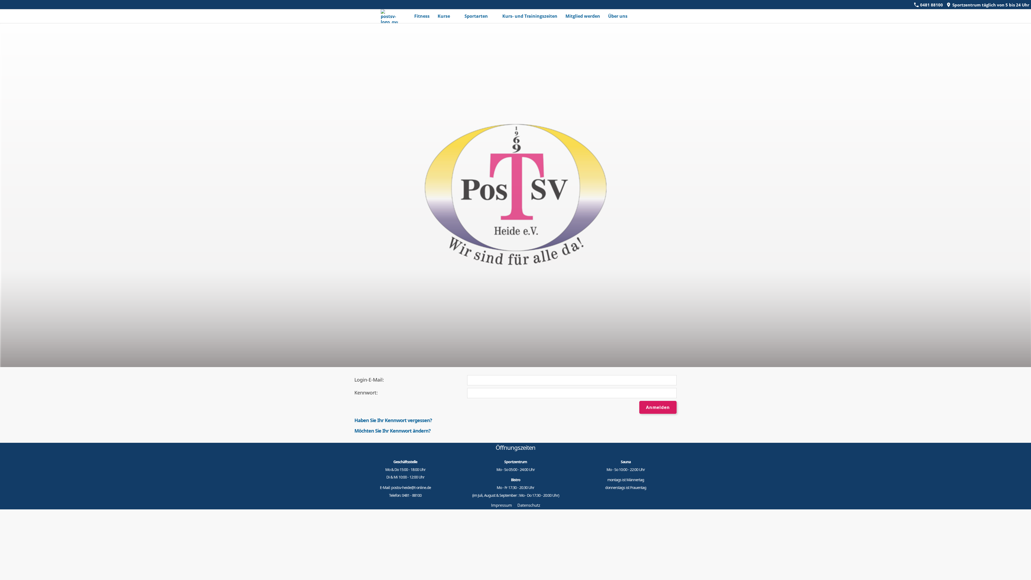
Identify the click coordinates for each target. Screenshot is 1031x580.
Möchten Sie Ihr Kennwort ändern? (392, 430)
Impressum (501, 505)
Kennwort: (366, 392)
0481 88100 (931, 5)
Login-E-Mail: (369, 379)
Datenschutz (528, 505)
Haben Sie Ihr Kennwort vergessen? (393, 420)
